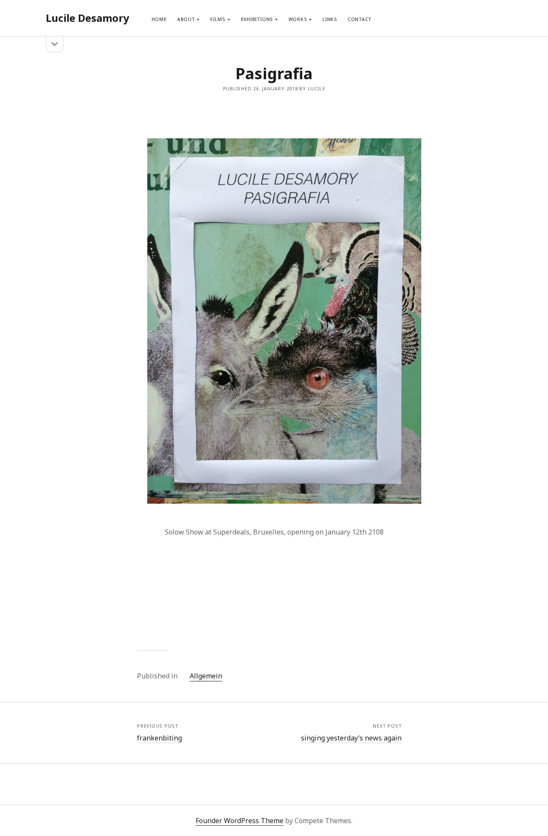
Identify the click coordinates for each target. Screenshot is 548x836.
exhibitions (257, 19)
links (329, 19)
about (186, 19)
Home (159, 19)
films (218, 19)
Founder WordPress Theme (239, 820)
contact (360, 19)
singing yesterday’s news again (351, 738)
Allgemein (206, 676)
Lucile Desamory (87, 18)
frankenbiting (159, 738)
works (298, 19)
